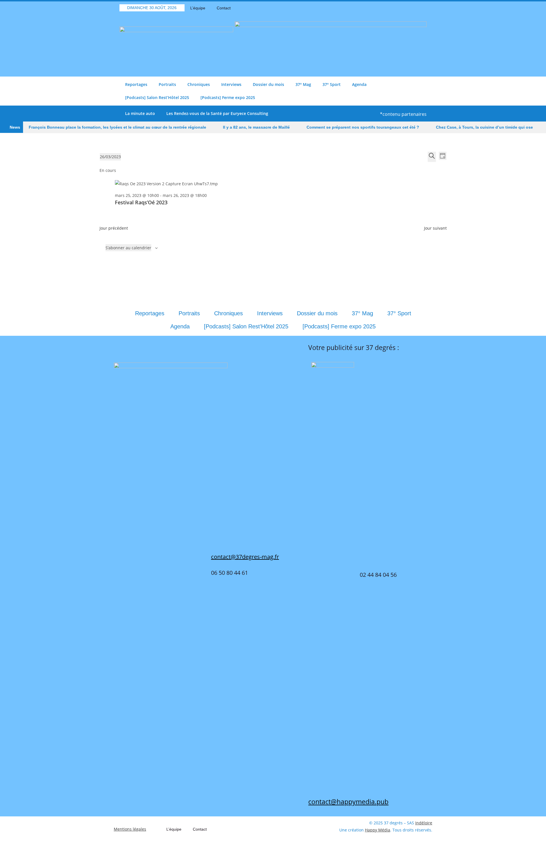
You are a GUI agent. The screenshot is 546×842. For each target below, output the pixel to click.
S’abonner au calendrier (128, 247)
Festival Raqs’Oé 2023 (141, 202)
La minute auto (140, 113)
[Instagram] (422, 8)
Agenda (359, 84)
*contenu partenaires (403, 114)
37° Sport (331, 84)
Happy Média (377, 830)
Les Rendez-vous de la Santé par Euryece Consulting (217, 113)
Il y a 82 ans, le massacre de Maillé (256, 127)
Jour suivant (435, 228)
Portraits (167, 84)
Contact (224, 8)
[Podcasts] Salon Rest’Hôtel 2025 (157, 97)
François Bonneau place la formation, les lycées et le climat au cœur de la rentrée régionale (117, 127)
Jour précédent (114, 228)
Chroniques (198, 84)
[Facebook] (392, 8)
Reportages (136, 84)
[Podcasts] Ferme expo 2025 (227, 97)
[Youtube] (412, 8)
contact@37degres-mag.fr (245, 557)
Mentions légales (130, 829)
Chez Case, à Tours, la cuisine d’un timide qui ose (484, 127)
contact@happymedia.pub (348, 801)
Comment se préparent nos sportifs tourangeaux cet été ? (363, 127)
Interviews (231, 84)
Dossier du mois (268, 84)
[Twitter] (402, 8)
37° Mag (303, 84)
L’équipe (197, 8)
